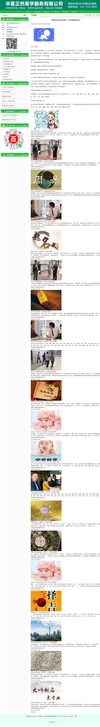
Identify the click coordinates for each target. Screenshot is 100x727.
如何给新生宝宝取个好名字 (9, 119)
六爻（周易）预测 (8, 66)
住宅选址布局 (7, 79)
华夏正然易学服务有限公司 (38, 136)
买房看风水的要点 (6, 96)
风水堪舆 (6, 74)
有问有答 (65, 12)
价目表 (5, 77)
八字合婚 (6, 72)
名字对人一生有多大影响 (8, 101)
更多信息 (33, 712)
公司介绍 (6, 59)
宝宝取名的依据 (6, 92)
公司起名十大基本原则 (8, 87)
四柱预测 (6, 69)
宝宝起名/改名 (7, 61)
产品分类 (46, 12)
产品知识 (55, 12)
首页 (28, 12)
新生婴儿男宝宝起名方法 (8, 105)
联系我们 (74, 12)
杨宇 (76, 716)
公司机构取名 (7, 64)
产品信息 (37, 12)
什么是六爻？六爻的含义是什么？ (10, 115)
